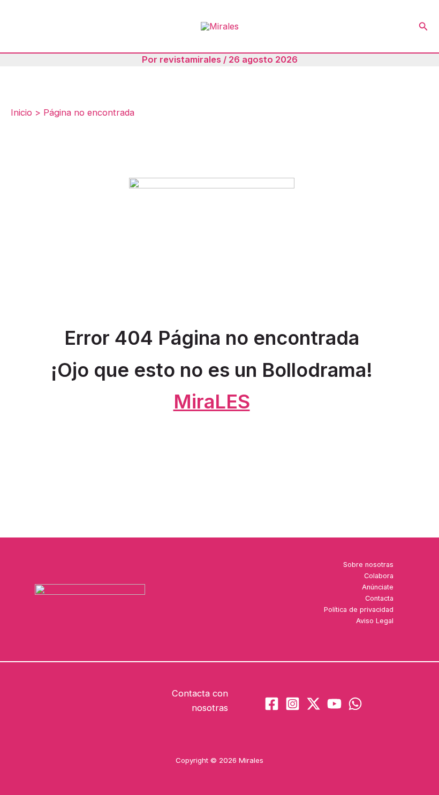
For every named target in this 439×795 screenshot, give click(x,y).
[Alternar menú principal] (23, 26)
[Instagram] (292, 703)
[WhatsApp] (355, 703)
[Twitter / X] (313, 703)
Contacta (379, 598)
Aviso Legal (374, 621)
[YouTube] (334, 703)
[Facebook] (271, 703)
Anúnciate (377, 587)
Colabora (378, 576)
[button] (423, 26)
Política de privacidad (358, 609)
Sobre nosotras (368, 565)
